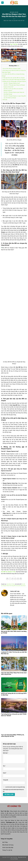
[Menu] (2, 2)
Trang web (5, 780)
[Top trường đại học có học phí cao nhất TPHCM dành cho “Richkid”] (14, 705)
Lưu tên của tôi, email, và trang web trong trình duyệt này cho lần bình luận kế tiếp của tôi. (14, 789)
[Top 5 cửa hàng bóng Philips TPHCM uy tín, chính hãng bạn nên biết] (14, 726)
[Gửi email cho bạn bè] (15, 579)
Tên (4, 766)
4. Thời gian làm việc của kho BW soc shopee (13, 77)
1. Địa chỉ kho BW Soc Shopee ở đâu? (11, 68)
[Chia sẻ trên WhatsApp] (7, 579)
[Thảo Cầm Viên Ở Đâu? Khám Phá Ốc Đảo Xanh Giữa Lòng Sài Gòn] (14, 664)
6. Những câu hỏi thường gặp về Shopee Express (14, 81)
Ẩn (18, 65)
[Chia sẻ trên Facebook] (10, 579)
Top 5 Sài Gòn (14, 44)
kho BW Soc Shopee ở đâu (8, 571)
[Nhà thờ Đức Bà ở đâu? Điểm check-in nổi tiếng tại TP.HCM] (14, 622)
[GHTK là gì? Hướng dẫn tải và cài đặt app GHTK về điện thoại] (14, 684)
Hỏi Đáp (16, 12)
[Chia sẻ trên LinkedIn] (20, 579)
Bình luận (5, 753)
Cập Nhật (12, 12)
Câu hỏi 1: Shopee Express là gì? (12, 83)
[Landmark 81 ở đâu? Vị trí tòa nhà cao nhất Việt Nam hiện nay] (14, 643)
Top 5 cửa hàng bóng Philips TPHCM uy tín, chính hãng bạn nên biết (12, 735)
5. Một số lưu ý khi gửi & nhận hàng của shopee (13, 79)
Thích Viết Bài (21, 20)
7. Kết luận (4, 99)
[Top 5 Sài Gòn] (14, 2)
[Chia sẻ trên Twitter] (12, 579)
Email (4, 773)
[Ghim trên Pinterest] (18, 579)
